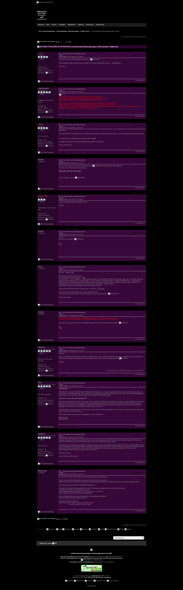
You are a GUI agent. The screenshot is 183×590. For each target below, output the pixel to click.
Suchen (54, 24)
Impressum (90, 24)
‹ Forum (49, 543)
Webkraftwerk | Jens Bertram (103, 562)
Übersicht (41, 24)
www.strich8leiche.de (98, 556)
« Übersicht (42, 543)
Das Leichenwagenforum (47, 31)
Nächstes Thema (140, 36)
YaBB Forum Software (79, 577)
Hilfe (47, 24)
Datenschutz (100, 24)
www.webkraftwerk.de (115, 556)
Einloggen (42, 15)
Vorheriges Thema (128, 36)
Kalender (81, 24)
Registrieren (41, 19)
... (64, 42)
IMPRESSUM (91, 586)
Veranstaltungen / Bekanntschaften (67, 31)
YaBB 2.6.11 (104, 576)
